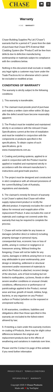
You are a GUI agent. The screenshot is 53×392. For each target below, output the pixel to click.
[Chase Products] (19, 4)
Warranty (36, 378)
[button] (48, 4)
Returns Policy (21, 378)
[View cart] (41, 4)
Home (21, 25)
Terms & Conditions (35, 371)
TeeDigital (34, 388)
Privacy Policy (15, 371)
